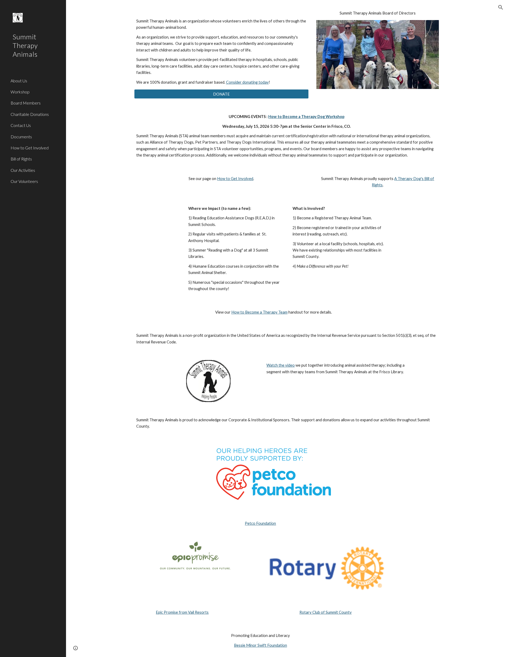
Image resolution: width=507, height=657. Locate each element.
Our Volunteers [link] (24, 181)
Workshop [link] (20, 91)
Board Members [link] (26, 102)
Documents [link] (21, 136)
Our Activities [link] (23, 170)
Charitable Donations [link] (30, 114)
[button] (500, 7)
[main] (221, 47)
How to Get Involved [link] (30, 147)
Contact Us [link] (21, 125)
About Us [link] (19, 80)
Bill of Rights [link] (21, 158)
